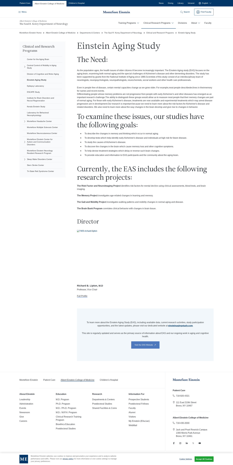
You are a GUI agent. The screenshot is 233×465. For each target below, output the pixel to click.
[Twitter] (193, 443)
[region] (116, 459)
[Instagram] (180, 443)
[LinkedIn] (187, 443)
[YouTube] (200, 443)
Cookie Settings (185, 459)
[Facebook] (174, 443)
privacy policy (68, 459)
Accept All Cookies (204, 459)
